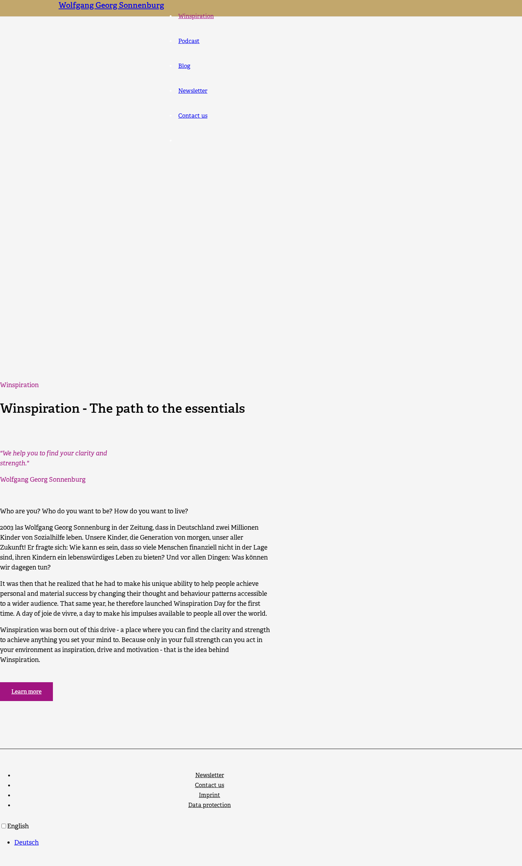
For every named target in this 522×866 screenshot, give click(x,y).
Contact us (209, 785)
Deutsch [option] (26, 842)
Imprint (209, 795)
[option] (268, 843)
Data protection (209, 805)
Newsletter (209, 775)
